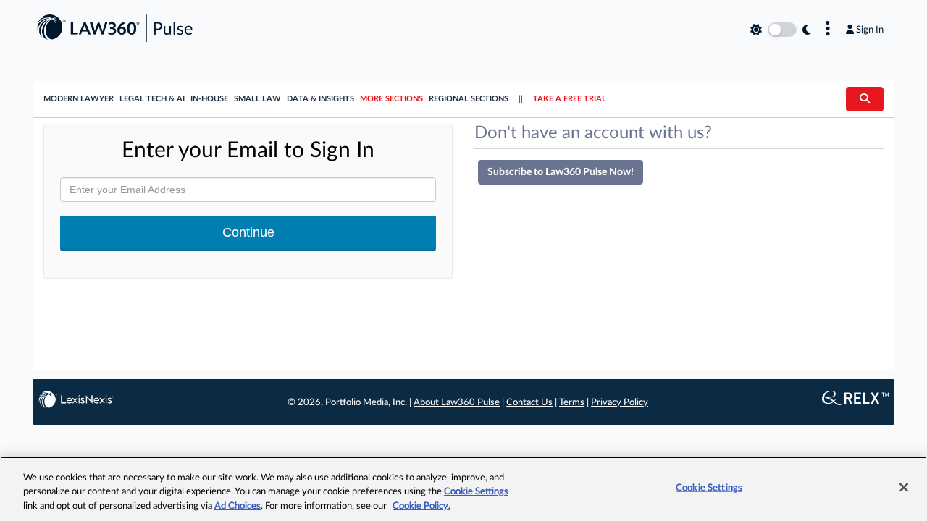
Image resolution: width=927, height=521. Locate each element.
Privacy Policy (619, 402)
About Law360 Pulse (457, 402)
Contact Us (529, 402)
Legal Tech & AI (152, 99)
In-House (209, 99)
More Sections (391, 99)
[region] (463, 489)
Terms (571, 402)
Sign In (870, 29)
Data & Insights (320, 99)
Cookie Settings (476, 492)
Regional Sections (468, 99)
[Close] (904, 487)
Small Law (257, 99)
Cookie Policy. (421, 506)
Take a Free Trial (569, 99)
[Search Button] (865, 99)
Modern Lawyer (78, 99)
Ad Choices (237, 506)
